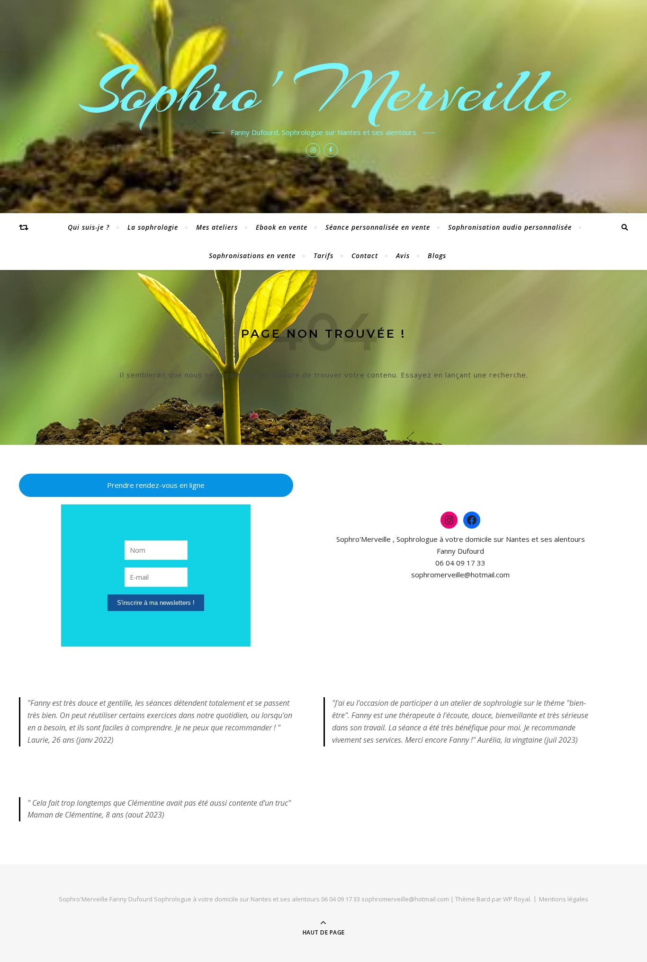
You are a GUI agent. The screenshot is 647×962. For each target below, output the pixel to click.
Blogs (437, 255)
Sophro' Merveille (324, 90)
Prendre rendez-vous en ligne (156, 485)
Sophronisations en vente (252, 255)
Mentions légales (563, 899)
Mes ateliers (217, 227)
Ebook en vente (281, 227)
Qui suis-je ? (88, 227)
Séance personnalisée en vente (377, 227)
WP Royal (516, 899)
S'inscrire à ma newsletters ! (156, 602)
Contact (364, 255)
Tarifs (323, 255)
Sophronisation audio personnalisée (510, 227)
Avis (403, 255)
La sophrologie (152, 227)
